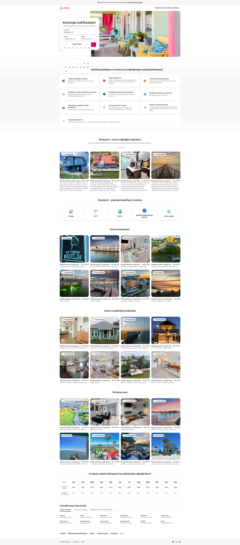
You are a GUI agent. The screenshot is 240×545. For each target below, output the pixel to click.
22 (84, 63)
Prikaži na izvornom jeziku (134, 2)
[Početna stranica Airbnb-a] (64, 8)
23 (88, 63)
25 (69, 67)
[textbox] (71, 39)
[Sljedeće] (123, 147)
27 (77, 67)
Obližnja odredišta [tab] (65, 510)
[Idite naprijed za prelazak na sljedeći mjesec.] (87, 44)
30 (88, 67)
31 (65, 71)
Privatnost (76, 542)
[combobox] (79, 32)
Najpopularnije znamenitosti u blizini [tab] (101, 510)
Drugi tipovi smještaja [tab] (80, 510)
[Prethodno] (116, 147)
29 (84, 67)
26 (73, 67)
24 (66, 67)
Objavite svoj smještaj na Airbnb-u (167, 8)
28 (80, 67)
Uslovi (83, 542)
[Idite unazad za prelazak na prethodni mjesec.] (66, 44)
